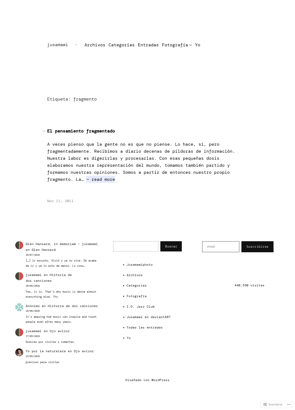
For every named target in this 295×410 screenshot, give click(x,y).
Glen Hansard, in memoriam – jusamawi (62, 244)
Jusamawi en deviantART (149, 317)
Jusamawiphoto (140, 264)
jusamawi (57, 45)
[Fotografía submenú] (190, 45)
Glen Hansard (44, 250)
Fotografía (137, 296)
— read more (100, 179)
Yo (129, 338)
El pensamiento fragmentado (81, 131)
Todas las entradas (145, 327)
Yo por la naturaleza (46, 351)
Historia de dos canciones (73, 306)
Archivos (135, 275)
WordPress (161, 380)
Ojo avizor (60, 331)
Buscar (171, 246)
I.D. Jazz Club (141, 306)
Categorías (137, 285)
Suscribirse (257, 246)
